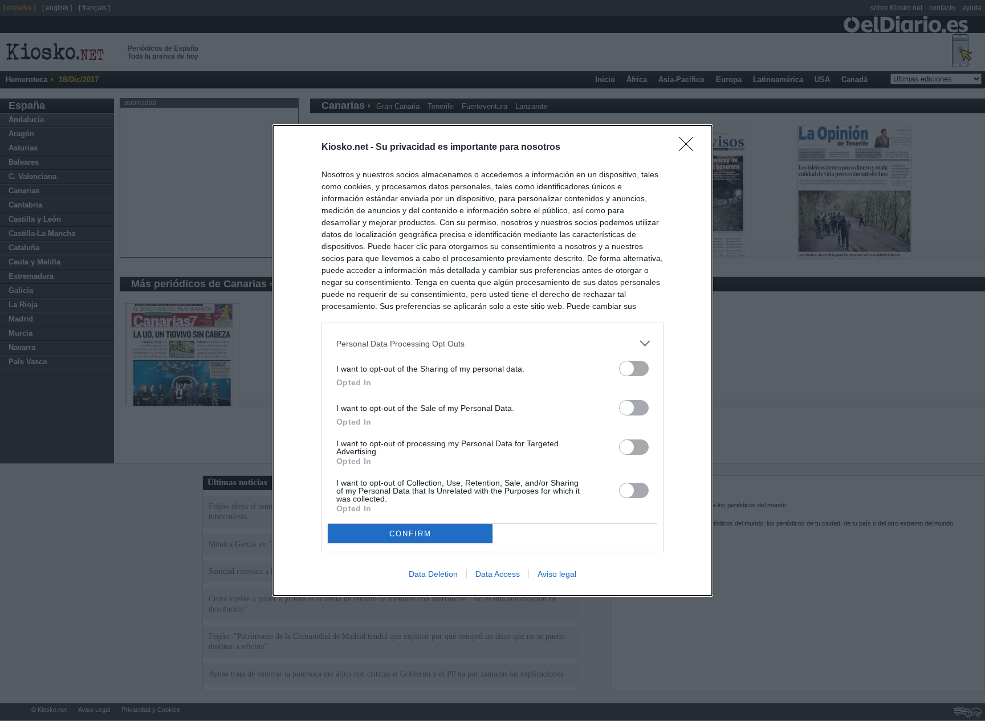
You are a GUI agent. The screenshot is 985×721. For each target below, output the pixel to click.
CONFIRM (410, 533)
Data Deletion (433, 574)
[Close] (690, 147)
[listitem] (492, 343)
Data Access (497, 574)
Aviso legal (557, 574)
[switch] (634, 368)
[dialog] (492, 360)
